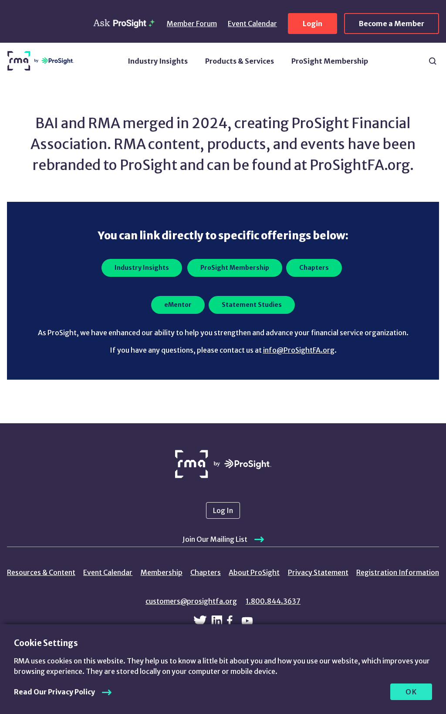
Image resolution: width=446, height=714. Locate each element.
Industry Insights (158, 61)
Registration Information (397, 572)
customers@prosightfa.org (191, 601)
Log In (223, 510)
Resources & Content (41, 572)
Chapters (205, 572)
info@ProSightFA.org (298, 350)
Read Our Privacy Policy (54, 691)
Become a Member (391, 23)
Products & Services (239, 61)
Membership (161, 572)
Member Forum (192, 23)
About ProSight (254, 572)
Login (312, 23)
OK (411, 691)
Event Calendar (252, 23)
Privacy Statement (318, 572)
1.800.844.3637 (273, 601)
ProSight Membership (329, 61)
